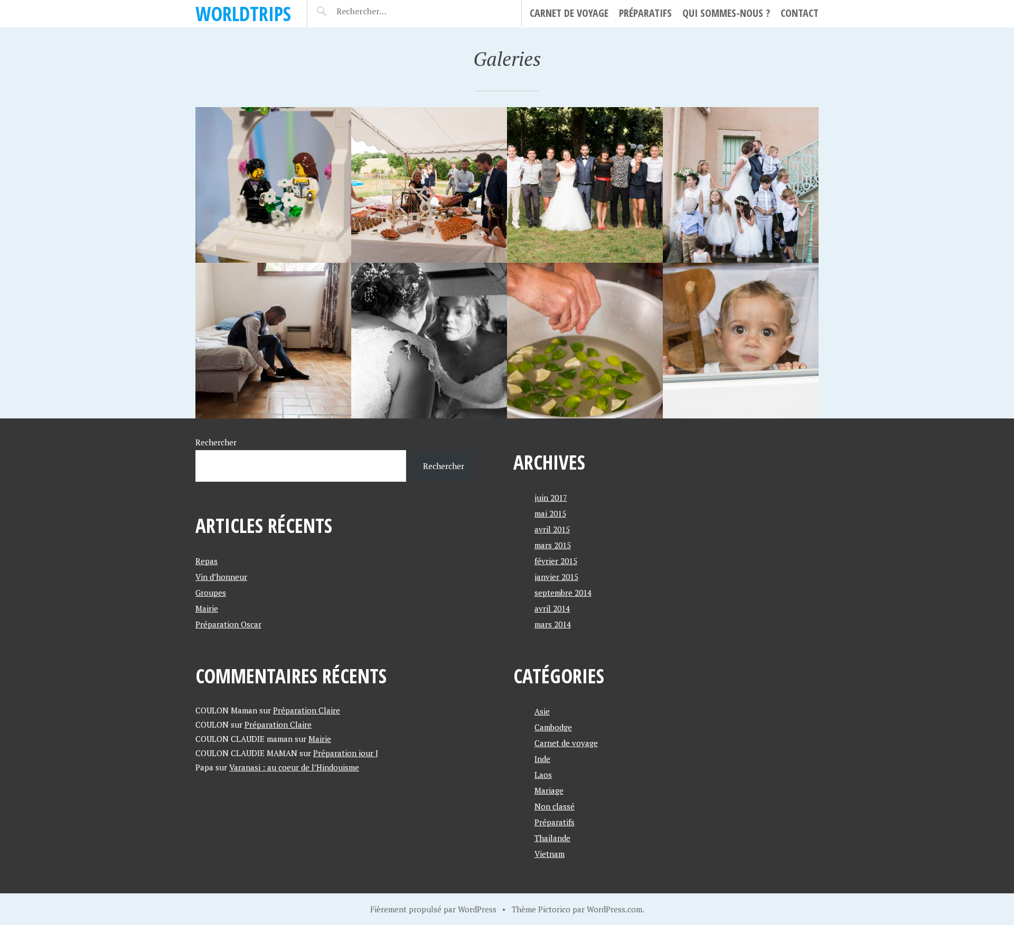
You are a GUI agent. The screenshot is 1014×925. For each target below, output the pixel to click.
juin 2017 (550, 497)
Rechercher (216, 442)
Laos (543, 774)
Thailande (552, 838)
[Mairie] (741, 185)
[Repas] (273, 185)
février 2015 (555, 561)
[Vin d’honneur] (429, 185)
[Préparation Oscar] (273, 340)
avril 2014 (552, 608)
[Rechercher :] (380, 11)
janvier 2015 (556, 576)
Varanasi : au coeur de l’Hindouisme (294, 767)
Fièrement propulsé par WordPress (433, 909)
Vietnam (549, 853)
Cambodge (553, 727)
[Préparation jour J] (585, 340)
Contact (800, 13)
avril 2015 (552, 529)
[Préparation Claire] (429, 340)
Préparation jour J (345, 753)
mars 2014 (552, 624)
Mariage (549, 790)
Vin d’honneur (221, 576)
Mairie (206, 608)
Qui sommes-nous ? (726, 13)
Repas (206, 561)
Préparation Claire (306, 710)
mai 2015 (550, 513)
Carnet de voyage (569, 13)
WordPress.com (614, 909)
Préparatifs (645, 13)
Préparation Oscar (228, 624)
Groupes (210, 592)
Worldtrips (243, 13)
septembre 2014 (563, 592)
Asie (542, 711)
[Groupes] (585, 185)
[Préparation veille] (741, 340)
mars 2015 (552, 545)
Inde (542, 759)
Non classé (554, 806)
